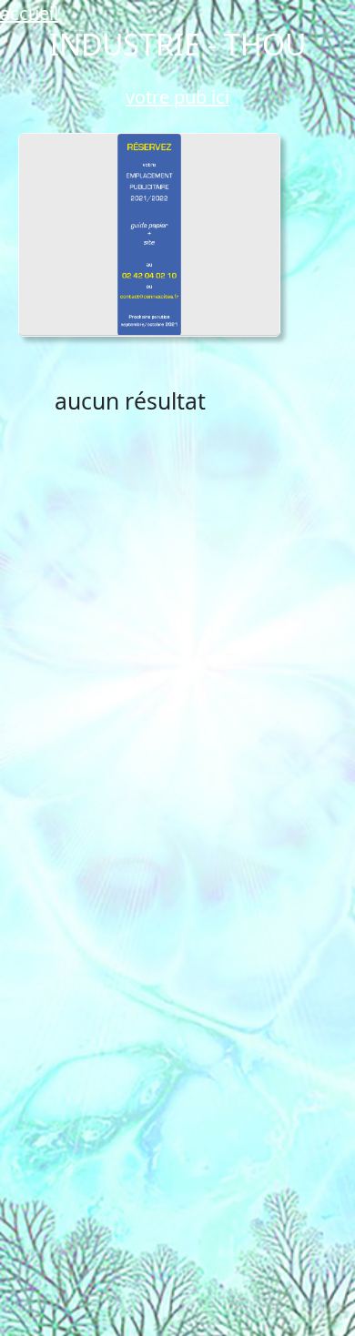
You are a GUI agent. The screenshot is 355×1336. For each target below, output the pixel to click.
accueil (29, 13)
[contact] (149, 235)
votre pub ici (177, 97)
